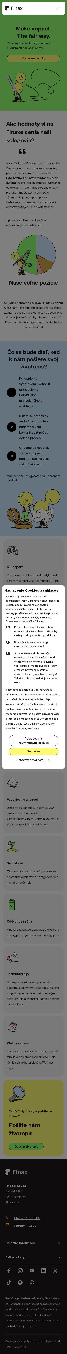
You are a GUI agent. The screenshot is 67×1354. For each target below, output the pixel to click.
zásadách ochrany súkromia (22, 728)
